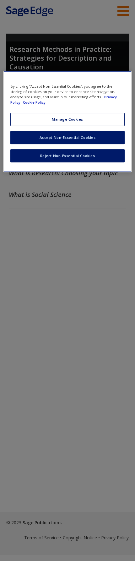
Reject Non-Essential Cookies (67, 155)
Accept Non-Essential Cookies (68, 137)
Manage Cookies (67, 119)
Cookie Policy (34, 102)
